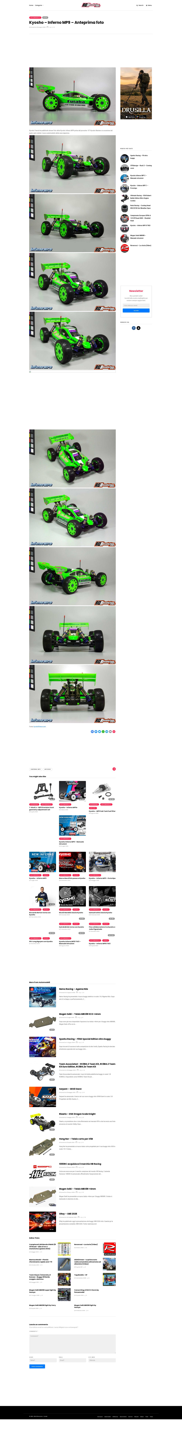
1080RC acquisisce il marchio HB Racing (80, 1163)
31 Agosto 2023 (64, 945)
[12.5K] (102, 872)
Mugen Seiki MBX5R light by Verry (42, 1305)
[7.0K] (102, 801)
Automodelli (35, 17)
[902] (102, 906)
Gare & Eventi (123, 1416)
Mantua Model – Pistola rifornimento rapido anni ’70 (40, 1261)
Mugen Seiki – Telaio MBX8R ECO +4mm (80, 1014)
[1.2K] (72, 801)
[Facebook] (134, 328)
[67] (42, 1106)
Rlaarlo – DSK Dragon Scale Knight (77, 1114)
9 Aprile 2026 (34, 812)
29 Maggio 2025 (94, 880)
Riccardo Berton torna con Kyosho (40, 914)
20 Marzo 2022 (79, 1247)
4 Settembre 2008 (80, 1278)
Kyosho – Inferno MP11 (37, 878)
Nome (31, 1357)
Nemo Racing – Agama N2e (73, 989)
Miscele (136, 1416)
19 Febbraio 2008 (80, 1310)
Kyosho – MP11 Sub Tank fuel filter (102, 811)
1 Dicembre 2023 (94, 931)
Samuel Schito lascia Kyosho (100, 913)
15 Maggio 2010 (34, 1282)
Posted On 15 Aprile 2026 (67, 1142)
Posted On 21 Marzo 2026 (67, 1192)
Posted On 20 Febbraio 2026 (68, 1217)
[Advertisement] (91, 48)
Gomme (130, 1416)
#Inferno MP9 (36, 769)
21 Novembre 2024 (35, 917)
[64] (42, 1082)
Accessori (34, 804)
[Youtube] (138, 328)
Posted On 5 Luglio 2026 (67, 1017)
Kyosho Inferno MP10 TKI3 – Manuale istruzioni (70, 942)
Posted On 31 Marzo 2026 (67, 1167)
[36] (42, 1156)
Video (46, 875)
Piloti (76, 875)
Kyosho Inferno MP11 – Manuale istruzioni (71, 843)
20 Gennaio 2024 (95, 915)
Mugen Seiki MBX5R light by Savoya (85, 1306)
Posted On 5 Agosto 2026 (67, 992)
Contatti (45, 1416)
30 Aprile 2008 (79, 1295)
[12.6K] (72, 835)
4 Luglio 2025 (34, 880)
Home (31, 5)
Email (61, 1357)
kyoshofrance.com (40, 726)
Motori (93, 808)
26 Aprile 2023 (94, 945)
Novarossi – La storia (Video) (86, 1244)
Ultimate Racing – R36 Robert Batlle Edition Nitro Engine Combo (140, 198)
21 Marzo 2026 (64, 809)
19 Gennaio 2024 (65, 915)
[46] (42, 1057)
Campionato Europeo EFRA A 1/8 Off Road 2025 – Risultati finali (140, 218)
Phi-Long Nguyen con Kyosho (41, 941)
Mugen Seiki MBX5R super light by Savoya (42, 1291)
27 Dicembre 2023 (65, 929)
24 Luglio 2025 (64, 846)
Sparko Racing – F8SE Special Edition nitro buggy (85, 1039)
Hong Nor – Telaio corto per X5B (76, 1138)
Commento (33, 1331)
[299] (42, 1206)
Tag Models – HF (80, 1275)
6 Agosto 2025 (94, 813)
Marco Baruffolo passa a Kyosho (72, 878)
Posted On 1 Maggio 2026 (67, 1117)
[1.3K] (72, 872)
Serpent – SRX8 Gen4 (70, 1088)
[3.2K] (42, 1231)
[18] (42, 1032)
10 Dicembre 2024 (65, 880)
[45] (42, 1007)
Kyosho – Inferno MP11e (68, 807)
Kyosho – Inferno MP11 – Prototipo (102, 878)
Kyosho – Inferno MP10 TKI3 (99, 943)
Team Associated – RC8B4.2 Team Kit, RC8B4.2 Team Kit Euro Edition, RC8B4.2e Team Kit (87, 1065)
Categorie (38, 5)
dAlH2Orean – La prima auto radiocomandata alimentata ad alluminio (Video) (87, 1262)
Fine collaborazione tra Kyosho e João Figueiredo (102, 928)
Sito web (91, 1357)
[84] (42, 1181)
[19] (42, 801)
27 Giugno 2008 (34, 1295)
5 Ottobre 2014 (34, 1265)
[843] (72, 906)
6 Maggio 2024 (34, 1252)
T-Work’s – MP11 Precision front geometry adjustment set (41, 808)
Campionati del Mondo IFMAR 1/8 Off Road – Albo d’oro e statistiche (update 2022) (42, 1246)
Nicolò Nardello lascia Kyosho (71, 913)
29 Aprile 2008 (34, 1308)
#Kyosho (48, 769)
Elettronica (115, 1416)
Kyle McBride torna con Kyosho (71, 927)
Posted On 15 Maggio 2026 (67, 1092)
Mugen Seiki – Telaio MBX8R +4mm (77, 1188)
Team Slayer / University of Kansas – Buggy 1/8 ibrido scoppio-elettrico (40, 1277)
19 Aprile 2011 (78, 1267)
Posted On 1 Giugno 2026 (67, 1042)
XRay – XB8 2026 (68, 1213)
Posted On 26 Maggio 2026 (68, 1070)
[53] (42, 1131)
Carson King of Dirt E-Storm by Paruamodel (86, 1291)
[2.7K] (42, 872)
